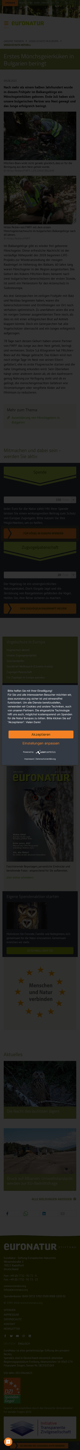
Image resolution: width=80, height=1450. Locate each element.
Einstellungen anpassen (41, 743)
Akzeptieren (40, 734)
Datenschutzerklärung (46, 759)
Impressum (29, 759)
